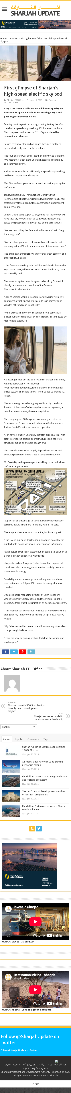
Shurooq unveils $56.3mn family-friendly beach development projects (26, 707)
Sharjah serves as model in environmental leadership (48, 717)
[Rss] (32, 828)
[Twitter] (39, 828)
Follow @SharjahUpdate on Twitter (19, 1050)
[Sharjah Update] (35, 9)
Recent (6, 739)
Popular (19, 739)
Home (3, 38)
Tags (45, 739)
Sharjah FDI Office (15, 100)
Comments (33, 739)
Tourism (14, 38)
